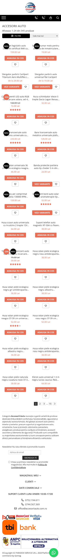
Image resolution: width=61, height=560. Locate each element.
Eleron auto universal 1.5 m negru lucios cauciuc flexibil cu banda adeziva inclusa (46, 378)
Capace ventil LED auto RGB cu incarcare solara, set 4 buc (15, 98)
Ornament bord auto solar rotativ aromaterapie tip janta (46, 195)
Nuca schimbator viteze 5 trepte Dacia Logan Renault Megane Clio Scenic (45, 98)
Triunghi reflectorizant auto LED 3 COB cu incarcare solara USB (15, 252)
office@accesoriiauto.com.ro (32, 508)
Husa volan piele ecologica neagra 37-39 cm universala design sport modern (15, 317)
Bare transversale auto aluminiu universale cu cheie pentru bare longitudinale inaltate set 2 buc (15, 134)
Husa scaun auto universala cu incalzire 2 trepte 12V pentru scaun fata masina (15, 224)
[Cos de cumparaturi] (51, 18)
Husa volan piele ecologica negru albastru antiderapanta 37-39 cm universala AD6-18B (46, 288)
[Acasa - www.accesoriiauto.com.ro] (30, 7)
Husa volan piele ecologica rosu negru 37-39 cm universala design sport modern (46, 317)
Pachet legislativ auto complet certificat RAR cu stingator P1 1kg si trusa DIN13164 (15, 47)
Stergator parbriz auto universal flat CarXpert (46, 75)
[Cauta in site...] (57, 18)
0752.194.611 (32, 500)
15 (50, 403)
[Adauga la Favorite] (15, 64)
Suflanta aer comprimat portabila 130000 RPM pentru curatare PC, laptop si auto (15, 195)
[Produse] (4, 18)
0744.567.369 (32, 504)
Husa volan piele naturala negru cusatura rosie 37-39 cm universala (15, 378)
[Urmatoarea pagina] (55, 404)
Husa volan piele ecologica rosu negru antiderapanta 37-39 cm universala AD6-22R (46, 350)
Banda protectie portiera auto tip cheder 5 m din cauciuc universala (46, 167)
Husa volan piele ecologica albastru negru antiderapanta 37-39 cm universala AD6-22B (15, 350)
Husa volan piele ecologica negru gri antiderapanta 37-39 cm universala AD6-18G (15, 288)
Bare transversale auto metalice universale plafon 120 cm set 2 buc (46, 134)
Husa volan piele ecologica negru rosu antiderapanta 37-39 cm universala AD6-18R (46, 252)
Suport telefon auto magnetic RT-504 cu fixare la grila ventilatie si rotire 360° (46, 224)
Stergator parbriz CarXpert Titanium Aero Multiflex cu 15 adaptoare (15, 75)
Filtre (17, 35)
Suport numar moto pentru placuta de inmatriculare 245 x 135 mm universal (45, 47)
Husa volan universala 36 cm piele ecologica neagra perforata (15, 167)
